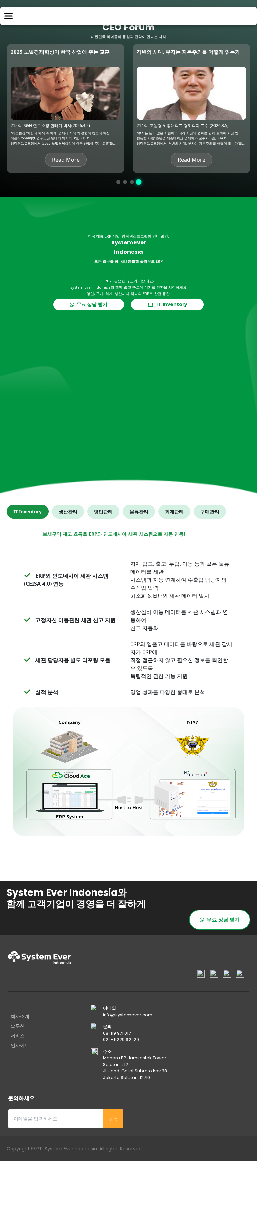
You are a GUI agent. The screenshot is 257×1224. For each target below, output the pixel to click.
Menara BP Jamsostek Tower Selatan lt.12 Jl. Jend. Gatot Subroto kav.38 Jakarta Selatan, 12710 (135, 1068)
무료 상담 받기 (90, 304)
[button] (118, 182)
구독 (113, 1119)
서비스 (18, 1036)
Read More (66, 159)
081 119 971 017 (117, 1033)
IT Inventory (170, 304)
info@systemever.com (127, 1015)
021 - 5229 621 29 (121, 1039)
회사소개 (20, 1016)
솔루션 (18, 1026)
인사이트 (20, 1045)
